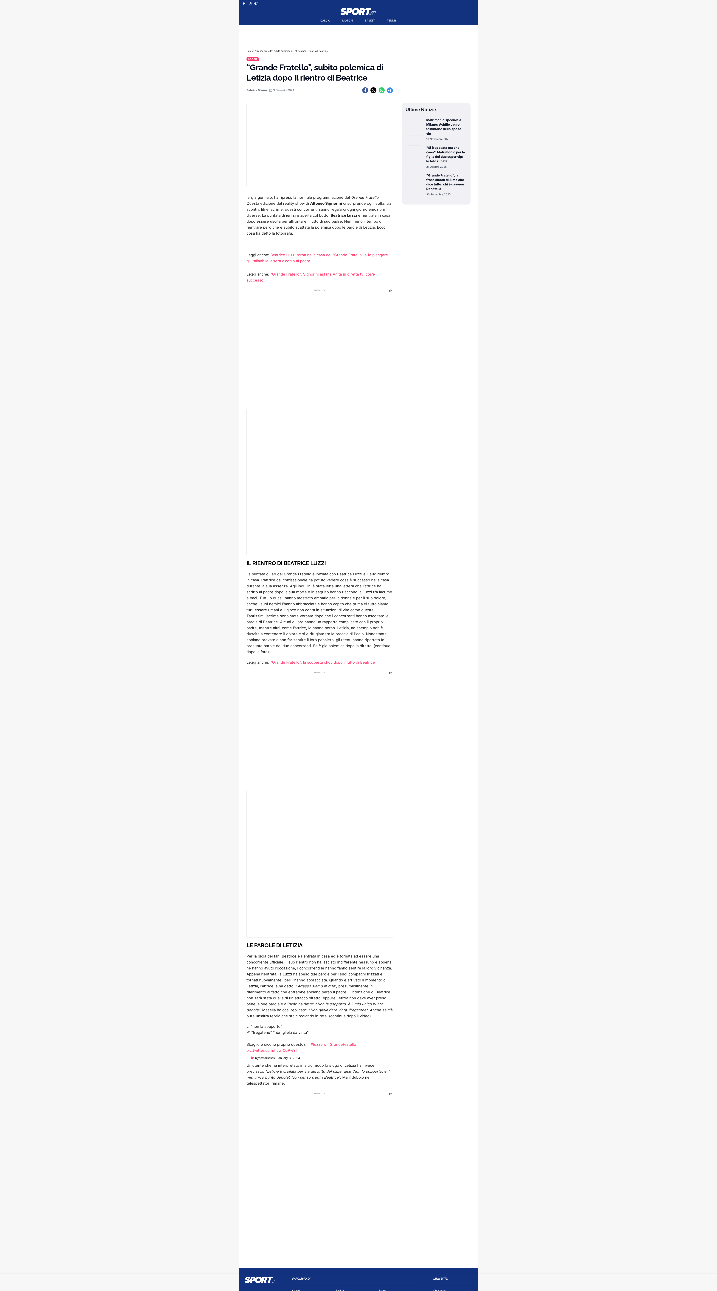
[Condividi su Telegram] (390, 90)
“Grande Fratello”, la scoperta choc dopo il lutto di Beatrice (322, 662)
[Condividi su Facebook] (365, 90)
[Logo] (358, 11)
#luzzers (318, 1044)
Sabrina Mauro (256, 90)
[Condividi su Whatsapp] (382, 90)
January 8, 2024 (288, 1058)
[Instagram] (250, 3)
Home (249, 51)
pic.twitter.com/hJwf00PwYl (271, 1050)
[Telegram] (256, 3)
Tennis (392, 20)
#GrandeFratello (341, 1044)
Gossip (253, 59)
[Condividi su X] (373, 90)
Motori (347, 20)
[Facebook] (245, 3)
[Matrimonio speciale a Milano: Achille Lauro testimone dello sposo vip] (414, 129)
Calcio (325, 20)
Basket (370, 20)
